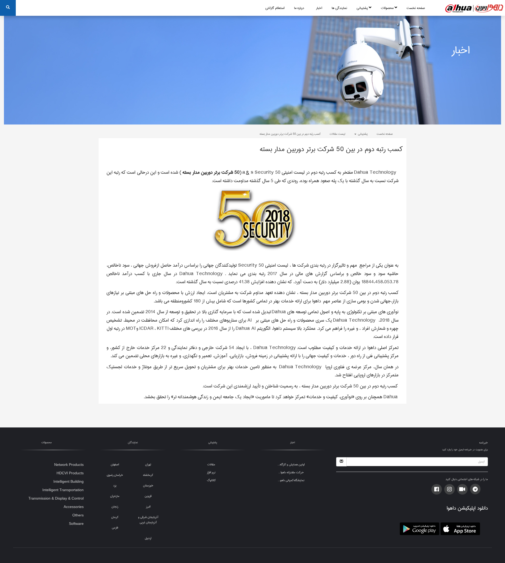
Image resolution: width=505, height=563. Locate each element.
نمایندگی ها (339, 8)
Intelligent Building (68, 481)
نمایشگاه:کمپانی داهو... (291, 480)
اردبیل (148, 538)
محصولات (388, 8)
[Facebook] (436, 489)
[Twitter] (449, 489)
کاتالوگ (211, 480)
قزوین (148, 496)
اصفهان (115, 464)
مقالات (211, 464)
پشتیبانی (363, 8)
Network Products (69, 464)
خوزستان (148, 485)
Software (76, 523)
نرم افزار (211, 472)
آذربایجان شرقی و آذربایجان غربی (148, 519)
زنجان (115, 506)
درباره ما (299, 8)
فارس (115, 527)
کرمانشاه (148, 475)
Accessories (74, 507)
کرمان (114, 517)
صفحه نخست (416, 8)
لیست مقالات (337, 134)
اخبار (319, 8)
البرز (148, 506)
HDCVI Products (70, 473)
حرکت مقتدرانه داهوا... (291, 472)
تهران (148, 464)
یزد (115, 485)
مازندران (114, 496)
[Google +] (462, 489)
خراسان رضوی (115, 475)
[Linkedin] (475, 489)
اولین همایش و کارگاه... (291, 464)
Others (78, 515)
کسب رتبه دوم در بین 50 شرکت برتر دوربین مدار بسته (290, 134)
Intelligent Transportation (63, 490)
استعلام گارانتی (275, 8)
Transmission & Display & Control (56, 498)
